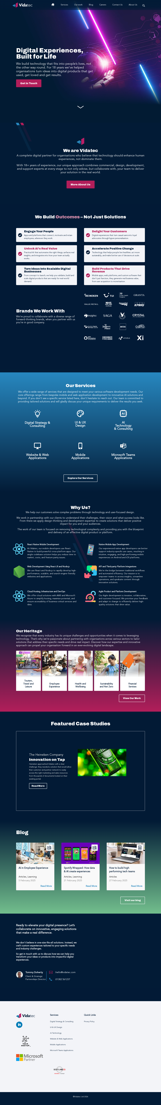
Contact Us (117, 5)
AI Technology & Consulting (123, 425)
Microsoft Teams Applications (123, 456)
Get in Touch (28, 83)
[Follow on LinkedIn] (19, 1025)
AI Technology (56, 1033)
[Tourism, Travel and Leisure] (28, 664)
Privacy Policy (89, 1021)
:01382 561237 (62, 979)
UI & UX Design (80, 424)
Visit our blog (133, 900)
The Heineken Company (46, 754)
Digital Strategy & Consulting (37, 424)
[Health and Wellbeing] (80, 663)
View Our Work (132, 698)
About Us (133, 5)
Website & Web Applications (37, 456)
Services (64, 5)
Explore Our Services (80, 478)
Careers (102, 5)
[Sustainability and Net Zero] (106, 663)
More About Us (80, 184)
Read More (38, 786)
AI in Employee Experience (33, 868)
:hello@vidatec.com (65, 972)
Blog (91, 5)
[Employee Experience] (54, 663)
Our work (78, 5)
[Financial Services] (132, 664)
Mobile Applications (80, 456)
